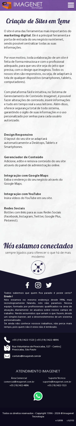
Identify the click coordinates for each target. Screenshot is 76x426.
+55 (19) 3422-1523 (23, 339)
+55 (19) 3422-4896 (47, 339)
